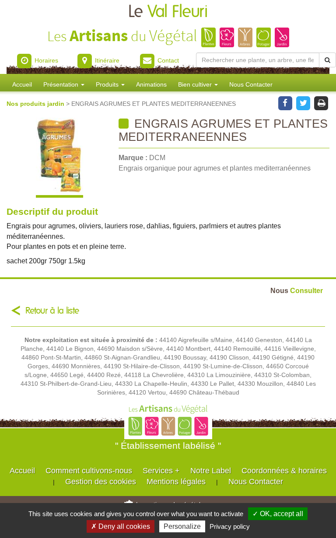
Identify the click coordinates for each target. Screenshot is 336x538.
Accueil (22, 84)
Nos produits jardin (36, 103)
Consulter (296, 290)
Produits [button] (108, 84)
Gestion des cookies (100, 481)
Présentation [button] (61, 84)
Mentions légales (176, 481)
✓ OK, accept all (277, 513)
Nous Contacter (251, 84)
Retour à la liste (52, 310)
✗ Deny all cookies (120, 526)
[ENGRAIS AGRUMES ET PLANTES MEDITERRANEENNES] (59, 158)
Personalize (182, 526)
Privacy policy (230, 526)
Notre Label (210, 470)
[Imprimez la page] (321, 102)
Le (168, 12)
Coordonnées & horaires (284, 470)
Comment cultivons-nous (89, 470)
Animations (151, 84)
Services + (161, 470)
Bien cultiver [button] (196, 84)
